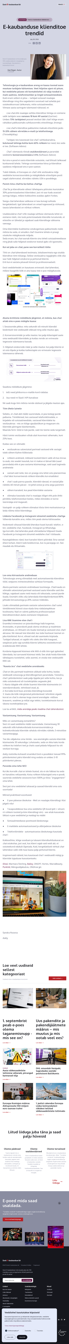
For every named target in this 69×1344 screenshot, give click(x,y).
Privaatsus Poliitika (26, 1265)
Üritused (49, 1292)
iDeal (5, 863)
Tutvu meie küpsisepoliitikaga (14, 1326)
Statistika (6, 1301)
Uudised (49, 1289)
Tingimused (36, 1265)
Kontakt (49, 1295)
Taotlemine (28, 1292)
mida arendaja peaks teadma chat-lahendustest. (40, 709)
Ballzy (30, 863)
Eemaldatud (29, 1295)
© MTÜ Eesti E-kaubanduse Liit (11, 1265)
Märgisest (28, 1289)
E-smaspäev (6, 1306)
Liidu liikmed (7, 1292)
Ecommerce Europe (31, 1301)
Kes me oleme (7, 1289)
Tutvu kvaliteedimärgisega (13, 1219)
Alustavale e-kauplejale (10, 1298)
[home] (12, 4)
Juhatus (5, 1295)
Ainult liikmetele (8, 1303)
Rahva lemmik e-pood (32, 1298)
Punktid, (7, 867)
